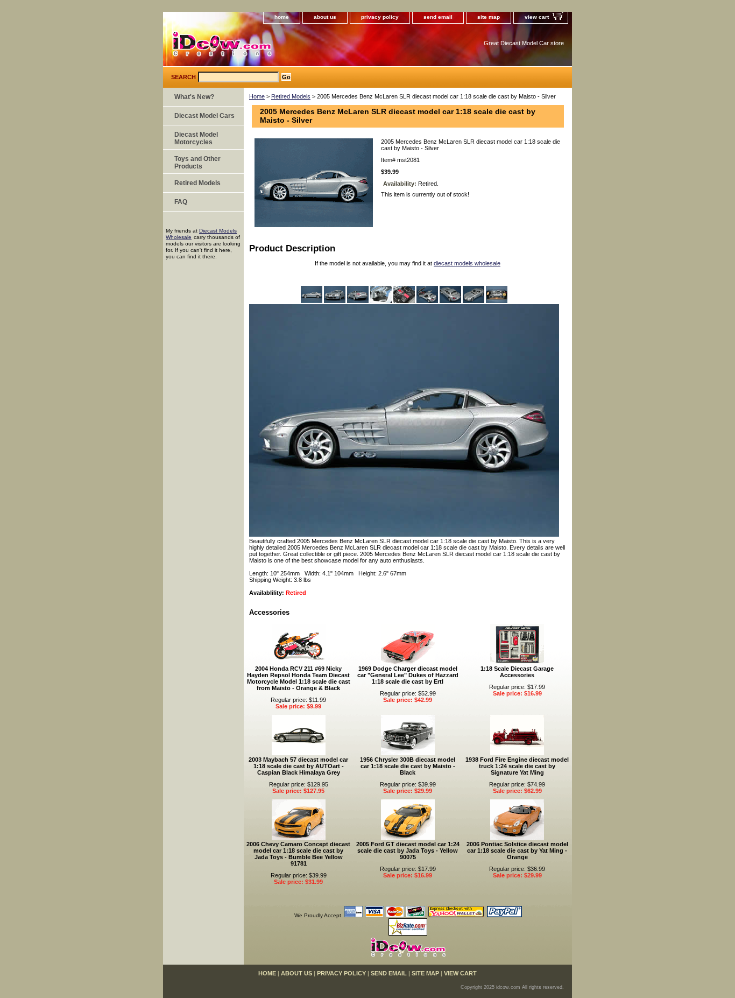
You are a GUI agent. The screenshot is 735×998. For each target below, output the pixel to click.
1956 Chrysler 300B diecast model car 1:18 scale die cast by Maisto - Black (407, 766)
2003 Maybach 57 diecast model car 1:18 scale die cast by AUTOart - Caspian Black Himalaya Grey (298, 766)
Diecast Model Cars (204, 116)
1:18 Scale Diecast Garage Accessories (517, 671)
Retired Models (290, 96)
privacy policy (380, 17)
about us (325, 17)
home (281, 17)
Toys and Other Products (197, 162)
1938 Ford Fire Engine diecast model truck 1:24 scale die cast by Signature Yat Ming (517, 766)
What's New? (194, 97)
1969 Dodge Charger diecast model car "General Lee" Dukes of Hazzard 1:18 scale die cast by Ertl (407, 675)
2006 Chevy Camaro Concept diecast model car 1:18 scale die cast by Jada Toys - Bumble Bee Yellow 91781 (298, 854)
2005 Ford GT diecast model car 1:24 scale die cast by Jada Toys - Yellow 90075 (408, 850)
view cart (537, 17)
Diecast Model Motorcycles (196, 138)
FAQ (180, 202)
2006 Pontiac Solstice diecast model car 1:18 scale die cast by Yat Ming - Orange (517, 850)
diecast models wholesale (467, 263)
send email (438, 17)
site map (488, 17)
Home (257, 96)
